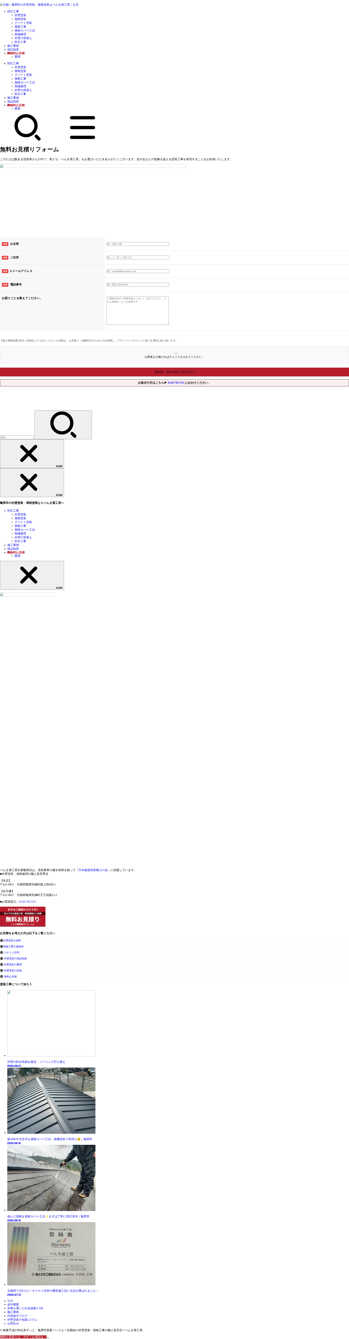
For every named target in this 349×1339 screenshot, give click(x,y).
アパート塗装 (23, 22)
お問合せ (13, 1323)
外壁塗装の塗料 (12, 940)
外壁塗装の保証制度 (15, 958)
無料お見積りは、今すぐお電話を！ (23, 1336)
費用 (17, 56)
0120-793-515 (176, 382)
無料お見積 (10, 976)
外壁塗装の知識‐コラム (22, 1319)
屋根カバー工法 (25, 30)
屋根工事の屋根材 (13, 946)
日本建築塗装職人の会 (93, 870)
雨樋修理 (20, 34)
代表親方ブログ (17, 1315)
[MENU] (82, 139)
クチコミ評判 (11, 952)
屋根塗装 (20, 19)
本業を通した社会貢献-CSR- (25, 1308)
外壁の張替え (23, 38)
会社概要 (13, 1304)
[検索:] (17, 437)
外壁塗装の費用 (13, 964)
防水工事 (20, 41)
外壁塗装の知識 (13, 970)
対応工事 (13, 11)
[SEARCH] (27, 139)
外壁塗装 (20, 15)
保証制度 (13, 49)
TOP (10, 1300)
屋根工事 (20, 26)
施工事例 (13, 45)
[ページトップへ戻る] (48, 1337)
